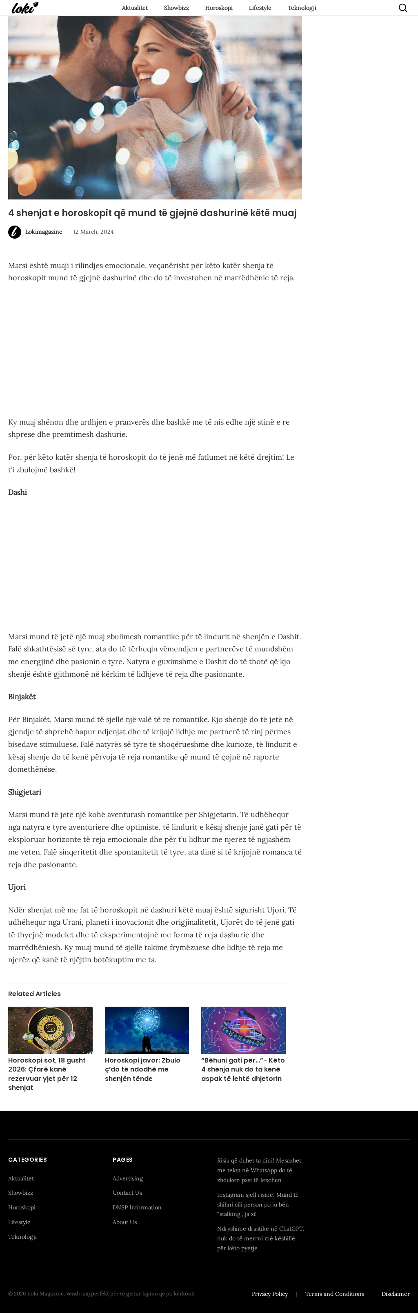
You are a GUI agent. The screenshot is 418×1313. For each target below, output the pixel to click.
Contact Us (127, 1192)
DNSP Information (137, 1207)
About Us (125, 1222)
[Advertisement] (155, 351)
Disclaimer (396, 1294)
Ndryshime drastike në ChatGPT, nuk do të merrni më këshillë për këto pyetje (260, 1238)
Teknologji (302, 7)
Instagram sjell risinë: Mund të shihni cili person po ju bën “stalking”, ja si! (258, 1204)
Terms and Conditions (334, 1294)
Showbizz (176, 7)
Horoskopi (219, 7)
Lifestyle (260, 7)
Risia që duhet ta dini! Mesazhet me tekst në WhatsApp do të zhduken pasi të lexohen (259, 1170)
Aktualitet (135, 7)
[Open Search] (403, 8)
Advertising (128, 1178)
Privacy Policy (270, 1294)
